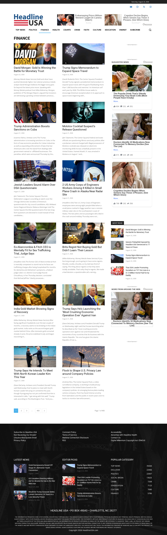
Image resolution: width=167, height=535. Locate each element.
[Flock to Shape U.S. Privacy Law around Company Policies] (83, 356)
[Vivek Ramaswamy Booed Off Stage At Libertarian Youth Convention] (20, 468)
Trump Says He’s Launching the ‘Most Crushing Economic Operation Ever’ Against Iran (81, 312)
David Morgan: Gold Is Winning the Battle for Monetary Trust (35, 69)
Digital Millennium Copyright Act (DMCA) (128, 440)
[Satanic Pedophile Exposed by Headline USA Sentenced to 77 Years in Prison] (117, 245)
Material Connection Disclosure (75, 437)
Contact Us (115, 437)
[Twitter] (144, 7)
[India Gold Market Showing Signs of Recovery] (35, 295)
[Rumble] (137, 7)
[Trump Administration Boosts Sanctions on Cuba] (35, 112)
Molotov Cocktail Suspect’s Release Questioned (78, 128)
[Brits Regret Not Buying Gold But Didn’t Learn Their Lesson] (83, 233)
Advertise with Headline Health (124, 435)
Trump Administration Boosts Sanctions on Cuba (32, 128)
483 (38, 411)
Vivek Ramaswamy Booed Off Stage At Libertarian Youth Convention (41, 467)
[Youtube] (131, 7)
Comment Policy (69, 432)
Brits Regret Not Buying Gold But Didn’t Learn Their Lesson (82, 248)
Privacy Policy (20, 440)
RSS (64, 440)
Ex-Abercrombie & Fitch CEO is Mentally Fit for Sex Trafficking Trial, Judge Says (32, 250)
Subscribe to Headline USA (25, 432)
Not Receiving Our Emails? (25, 435)
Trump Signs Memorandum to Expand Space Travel (80, 69)
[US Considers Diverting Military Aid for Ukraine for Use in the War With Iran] (20, 481)
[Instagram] (150, 7)
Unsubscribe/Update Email (25, 437)
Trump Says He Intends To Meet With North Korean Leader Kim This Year (33, 374)
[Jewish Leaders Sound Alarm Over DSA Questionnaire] (35, 170)
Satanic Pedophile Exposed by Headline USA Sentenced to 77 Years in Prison (138, 244)
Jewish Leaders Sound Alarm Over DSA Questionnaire (34, 186)
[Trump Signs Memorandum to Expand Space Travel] (83, 54)
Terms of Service (69, 435)
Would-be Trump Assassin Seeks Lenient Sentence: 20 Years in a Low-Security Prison (42, 494)
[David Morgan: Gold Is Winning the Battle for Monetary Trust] (35, 54)
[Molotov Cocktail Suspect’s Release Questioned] (83, 112)
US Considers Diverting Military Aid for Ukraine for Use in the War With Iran (42, 481)
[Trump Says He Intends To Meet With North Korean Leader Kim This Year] (35, 356)
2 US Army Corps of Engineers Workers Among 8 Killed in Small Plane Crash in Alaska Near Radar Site (82, 189)
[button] (150, 30)
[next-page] (44, 410)
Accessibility (116, 432)
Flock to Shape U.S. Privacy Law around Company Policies (81, 372)
